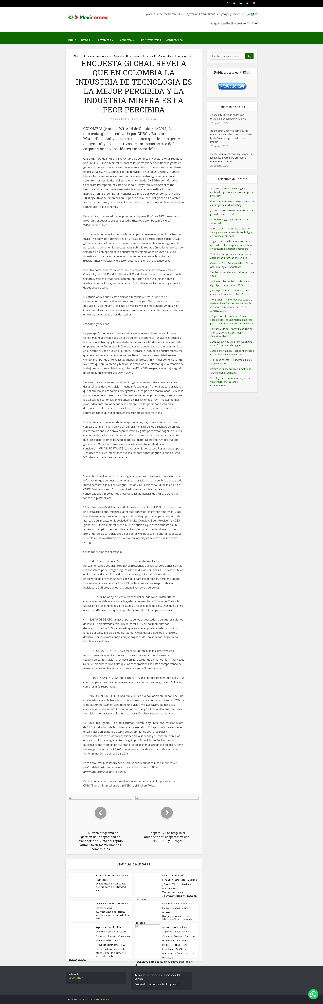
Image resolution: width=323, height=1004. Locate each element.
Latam (100, 940)
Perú (117, 940)
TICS (123, 944)
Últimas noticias (184, 56)
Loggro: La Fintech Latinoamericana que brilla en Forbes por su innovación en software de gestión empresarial (231, 245)
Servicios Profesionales (157, 56)
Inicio (72, 40)
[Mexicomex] (88, 16)
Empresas (104, 40)
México (175, 884)
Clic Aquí (252, 23)
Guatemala (124, 936)
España (112, 936)
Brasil (111, 927)
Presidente (168, 949)
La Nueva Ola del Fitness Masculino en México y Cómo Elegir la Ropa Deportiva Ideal (231, 332)
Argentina (101, 927)
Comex (85, 40)
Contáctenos (174, 40)
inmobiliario (182, 940)
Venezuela (119, 949)
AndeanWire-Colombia (173, 927)
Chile (118, 927)
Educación (167, 875)
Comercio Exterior (171, 903)
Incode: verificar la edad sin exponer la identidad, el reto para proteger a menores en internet (231, 157)
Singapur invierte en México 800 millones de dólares (163, 919)
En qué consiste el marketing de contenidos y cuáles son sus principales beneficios (231, 192)
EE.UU (123, 931)
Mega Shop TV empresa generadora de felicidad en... (111, 887)
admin (153, 119)
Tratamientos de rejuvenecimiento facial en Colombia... (166, 896)
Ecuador (178, 936)
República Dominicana (107, 944)
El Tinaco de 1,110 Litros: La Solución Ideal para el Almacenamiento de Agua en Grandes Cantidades (231, 232)
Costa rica (113, 931)
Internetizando (102, 999)
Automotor (101, 903)
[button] (313, 994)
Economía (125, 40)
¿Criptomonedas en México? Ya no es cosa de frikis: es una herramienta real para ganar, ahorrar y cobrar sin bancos (231, 319)
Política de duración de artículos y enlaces (157, 984)
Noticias (122, 903)
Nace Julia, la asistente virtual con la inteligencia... (97, 956)
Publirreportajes (150, 40)
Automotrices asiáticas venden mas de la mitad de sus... (113, 915)
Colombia (100, 931)
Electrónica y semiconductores (93, 56)
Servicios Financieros (127, 56)
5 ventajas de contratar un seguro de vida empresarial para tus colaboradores (230, 381)
